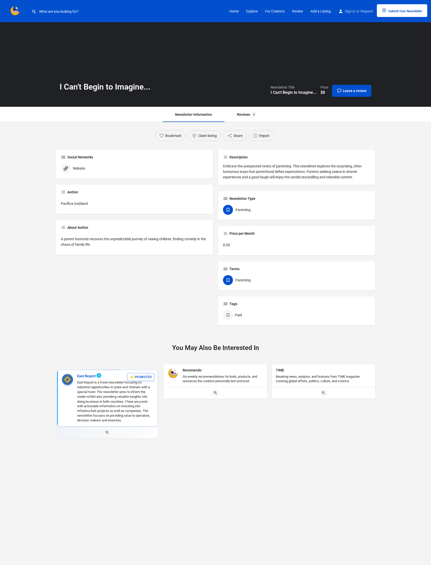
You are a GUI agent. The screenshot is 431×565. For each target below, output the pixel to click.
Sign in (350, 11)
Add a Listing (321, 11)
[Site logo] (16, 11)
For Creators (275, 11)
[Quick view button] (107, 433)
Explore (252, 11)
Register (366, 11)
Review (297, 11)
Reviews (246, 114)
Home (234, 11)
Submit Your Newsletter (405, 11)
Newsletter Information (193, 114)
